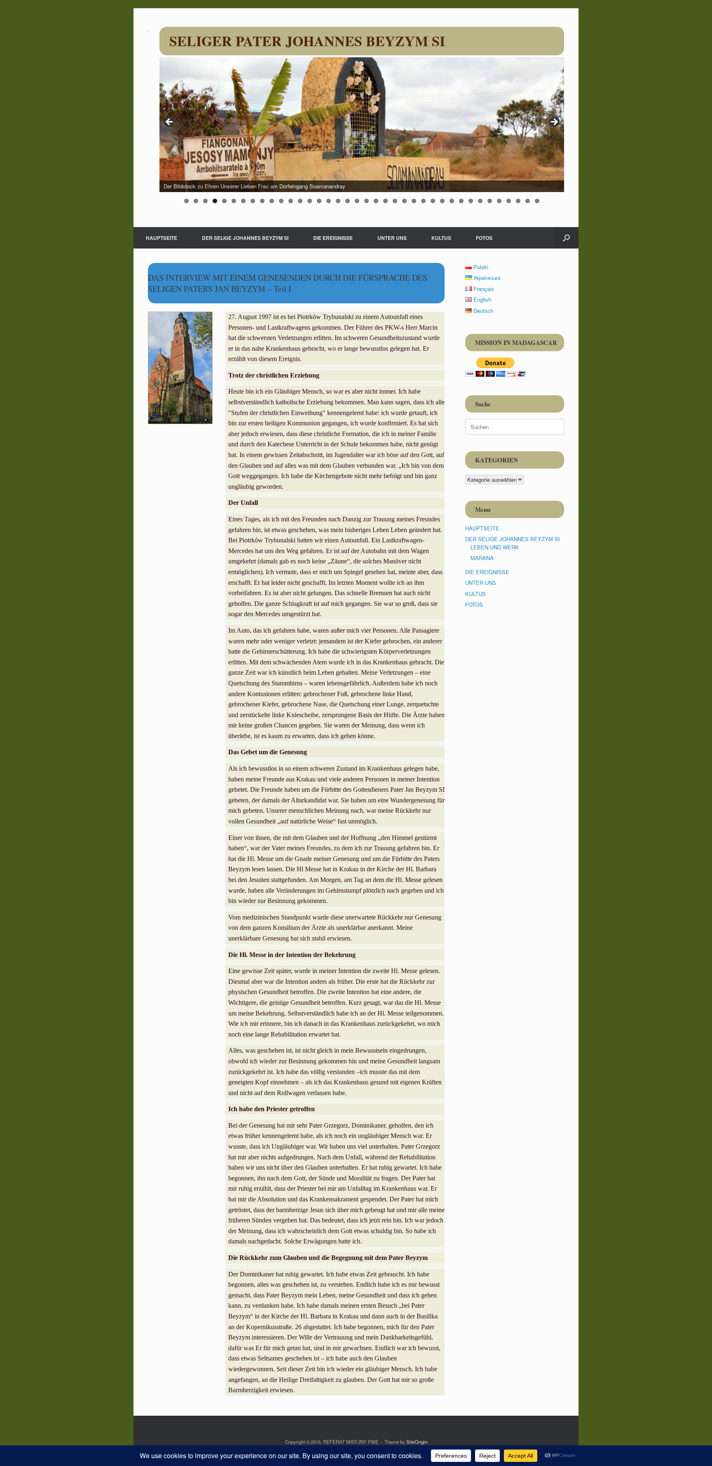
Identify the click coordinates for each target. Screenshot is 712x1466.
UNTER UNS (392, 238)
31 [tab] (470, 201)
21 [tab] (376, 201)
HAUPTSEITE (161, 238)
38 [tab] (537, 201)
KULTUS (441, 238)
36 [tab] (518, 201)
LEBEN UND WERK (495, 547)
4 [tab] (215, 201)
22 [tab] (385, 201)
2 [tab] (196, 201)
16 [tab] (328, 201)
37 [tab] (527, 201)
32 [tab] (480, 201)
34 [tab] (499, 201)
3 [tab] (205, 201)
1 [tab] (186, 201)
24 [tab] (404, 201)
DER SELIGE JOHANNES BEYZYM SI (245, 238)
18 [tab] (347, 201)
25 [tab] (414, 201)
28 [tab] (442, 201)
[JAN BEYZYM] (148, 31)
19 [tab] (357, 201)
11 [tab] (281, 201)
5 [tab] (224, 201)
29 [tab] (452, 201)
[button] (566, 238)
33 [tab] (489, 201)
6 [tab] (234, 201)
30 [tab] (461, 201)
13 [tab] (300, 201)
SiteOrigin (416, 1441)
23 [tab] (395, 201)
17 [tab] (338, 201)
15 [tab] (319, 201)
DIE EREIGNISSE (333, 238)
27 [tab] (433, 201)
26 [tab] (423, 201)
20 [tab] (366, 201)
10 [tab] (271, 201)
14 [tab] (309, 201)
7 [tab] (243, 201)
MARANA (482, 558)
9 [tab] (262, 201)
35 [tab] (508, 201)
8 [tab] (253, 201)
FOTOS (484, 238)
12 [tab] (290, 201)
